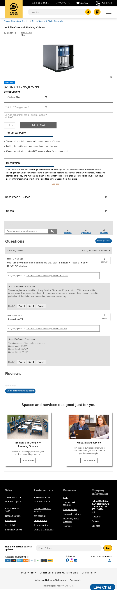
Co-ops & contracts (72, 514)
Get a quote (107, 3)
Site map (96, 525)
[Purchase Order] (38, 560)
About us (96, 516)
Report (41, 306)
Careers (95, 521)
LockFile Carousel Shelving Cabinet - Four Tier (47, 275)
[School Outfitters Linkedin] (75, 560)
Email (10, 520)
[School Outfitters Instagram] (71, 561)
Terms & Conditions (43, 529)
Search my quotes (13, 529)
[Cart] (97, 12)
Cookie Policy (89, 572)
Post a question (103, 241)
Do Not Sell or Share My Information (59, 572)
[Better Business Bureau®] (109, 560)
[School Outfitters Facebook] (67, 560)
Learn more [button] (88, 460)
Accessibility (76, 580)
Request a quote (13, 516)
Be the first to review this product (21, 391)
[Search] (88, 12)
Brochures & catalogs (69, 503)
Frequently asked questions (71, 520)
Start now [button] (27, 460)
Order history (40, 520)
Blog (65, 497)
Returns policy (41, 525)
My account (39, 516)
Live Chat (84, 3)
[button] (104, 260)
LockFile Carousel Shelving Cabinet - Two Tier (47, 328)
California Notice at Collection (50, 580)
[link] (12, 224)
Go (108, 548)
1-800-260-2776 (63, 3)
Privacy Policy (28, 572)
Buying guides (70, 509)
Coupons (67, 526)
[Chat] (78, 3)
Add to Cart (38, 125)
